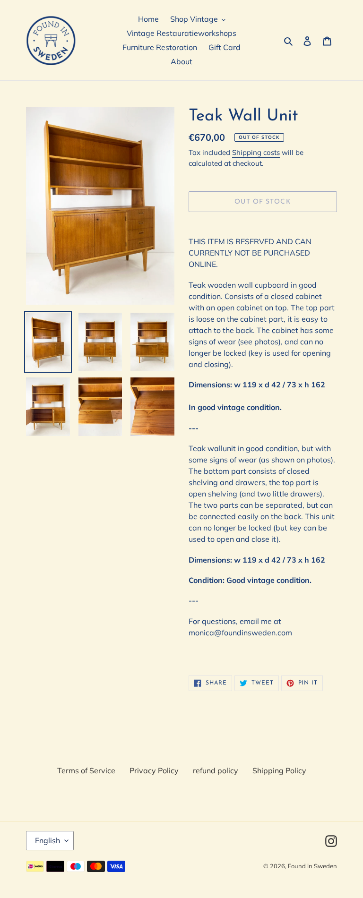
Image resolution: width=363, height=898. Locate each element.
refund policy (215, 770)
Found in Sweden (312, 866)
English (47, 840)
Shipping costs (256, 152)
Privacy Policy (154, 770)
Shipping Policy (279, 770)
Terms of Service (86, 770)
